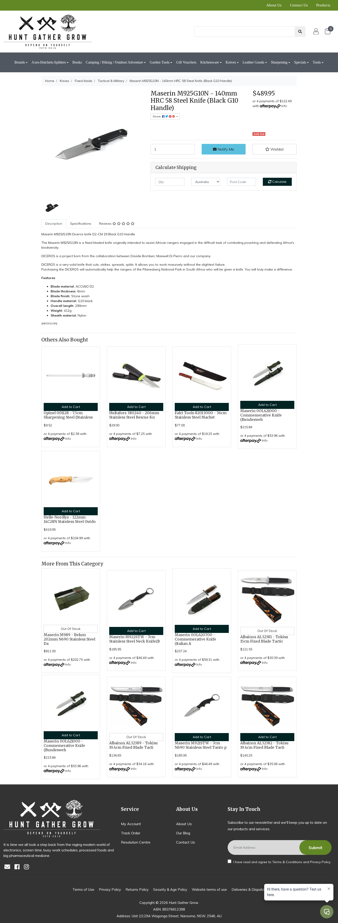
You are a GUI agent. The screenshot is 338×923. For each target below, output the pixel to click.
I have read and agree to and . (281, 862)
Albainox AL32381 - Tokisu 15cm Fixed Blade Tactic (264, 639)
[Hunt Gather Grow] (47, 31)
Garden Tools (159, 62)
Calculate (278, 182)
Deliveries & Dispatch (249, 889)
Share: (157, 116)
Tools (317, 62)
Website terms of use (209, 889)
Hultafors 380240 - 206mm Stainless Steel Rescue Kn (134, 415)
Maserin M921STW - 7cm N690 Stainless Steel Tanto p (200, 745)
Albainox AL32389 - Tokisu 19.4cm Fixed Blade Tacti (133, 745)
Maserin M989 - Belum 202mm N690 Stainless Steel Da (69, 639)
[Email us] (8, 867)
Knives (231, 62)
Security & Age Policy (170, 889)
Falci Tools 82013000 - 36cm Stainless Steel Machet (200, 415)
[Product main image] (92, 141)
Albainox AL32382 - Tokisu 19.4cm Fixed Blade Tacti (264, 745)
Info (284, 106)
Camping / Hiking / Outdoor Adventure (114, 62)
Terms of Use (83, 889)
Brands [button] (19, 62)
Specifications (80, 223)
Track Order (130, 833)
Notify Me (225, 149)
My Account (131, 823)
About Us (274, 5)
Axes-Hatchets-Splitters (49, 62)
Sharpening (279, 62)
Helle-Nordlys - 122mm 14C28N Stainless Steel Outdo (70, 519)
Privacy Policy (320, 862)
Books (77, 62)
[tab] (53, 223)
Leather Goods (253, 62)
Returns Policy (137, 889)
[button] (274, 149)
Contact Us (299, 5)
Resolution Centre (135, 842)
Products (323, 5)
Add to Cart (71, 407)
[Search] (300, 31)
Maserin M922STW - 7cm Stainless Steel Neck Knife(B (134, 639)
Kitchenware (209, 62)
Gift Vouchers (186, 62)
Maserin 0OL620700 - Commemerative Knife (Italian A (195, 639)
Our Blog (183, 833)
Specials (300, 62)
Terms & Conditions (287, 862)
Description (53, 223)
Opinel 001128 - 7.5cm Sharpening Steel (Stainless (68, 415)
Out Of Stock (70, 629)
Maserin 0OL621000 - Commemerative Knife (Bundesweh (261, 415)
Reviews (105, 223)
